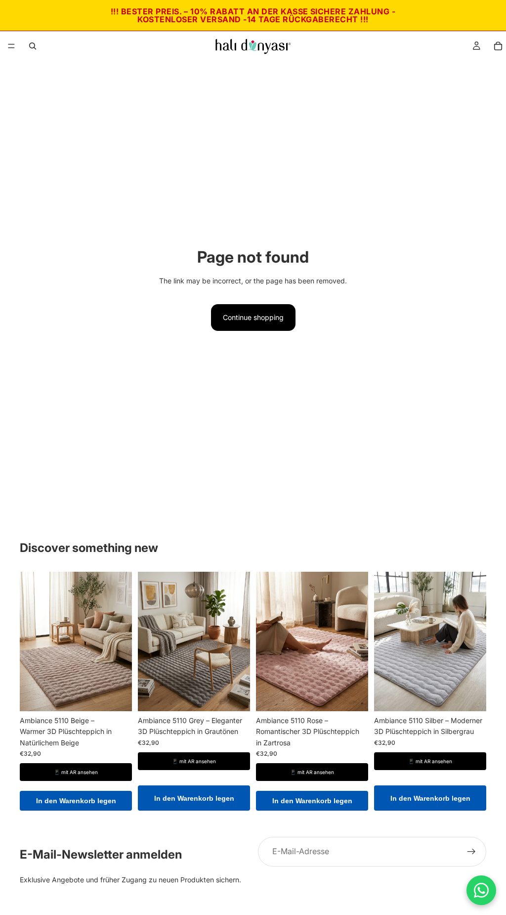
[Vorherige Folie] (31, 641)
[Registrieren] (471, 851)
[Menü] (11, 46)
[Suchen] (32, 46)
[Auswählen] (117, 696)
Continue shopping (253, 317)
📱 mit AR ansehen (76, 772)
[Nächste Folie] (121, 641)
